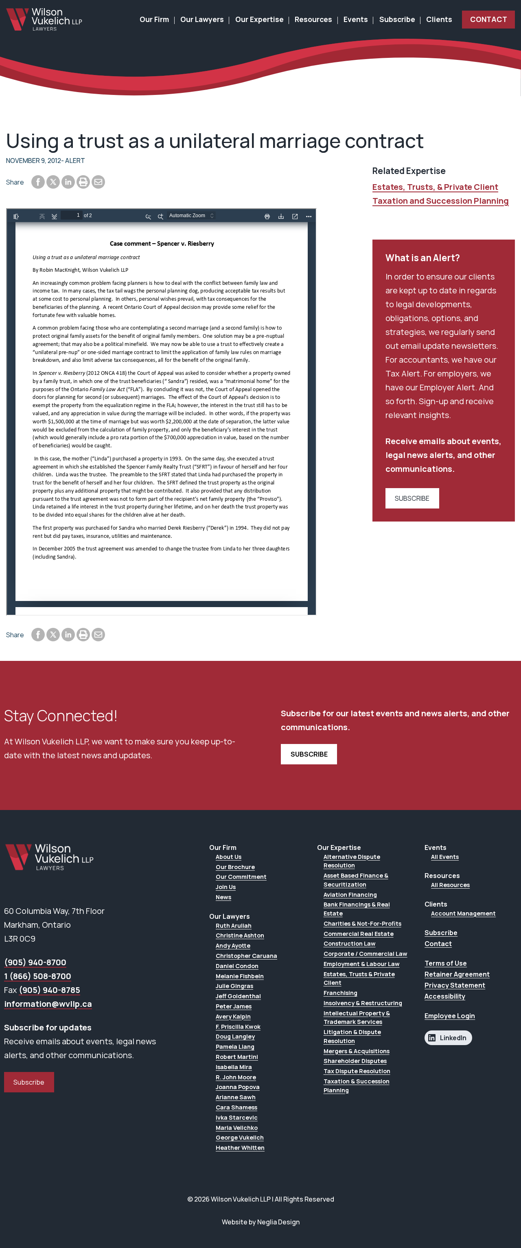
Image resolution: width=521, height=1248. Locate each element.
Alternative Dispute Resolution (352, 861)
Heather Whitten (240, 1147)
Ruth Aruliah (234, 925)
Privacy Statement (455, 985)
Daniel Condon (237, 966)
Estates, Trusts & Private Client (359, 978)
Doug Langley (235, 1036)
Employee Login (450, 1015)
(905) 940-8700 (35, 962)
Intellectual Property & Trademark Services (357, 1017)
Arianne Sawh (236, 1097)
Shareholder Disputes (355, 1061)
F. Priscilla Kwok (238, 1026)
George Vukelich (240, 1137)
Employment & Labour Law (362, 964)
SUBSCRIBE (412, 498)
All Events (445, 857)
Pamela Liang (235, 1046)
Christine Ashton (240, 935)
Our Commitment (241, 876)
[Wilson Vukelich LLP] (44, 19)
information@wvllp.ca (48, 1003)
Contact (488, 19)
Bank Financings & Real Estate (357, 908)
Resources (313, 19)
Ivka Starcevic (237, 1117)
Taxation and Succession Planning (440, 200)
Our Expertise (259, 19)
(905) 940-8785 (49, 989)
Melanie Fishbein (240, 976)
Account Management (463, 913)
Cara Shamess (236, 1107)
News (223, 897)
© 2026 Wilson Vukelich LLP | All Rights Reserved (260, 1199)
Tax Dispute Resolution (357, 1071)
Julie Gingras (234, 986)
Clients (439, 19)
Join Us (226, 887)
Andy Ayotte (233, 945)
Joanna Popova (238, 1087)
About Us (228, 857)
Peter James (234, 1006)
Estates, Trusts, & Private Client (435, 186)
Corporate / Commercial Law (365, 953)
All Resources (450, 885)
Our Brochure (235, 867)
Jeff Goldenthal (238, 996)
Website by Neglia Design (261, 1221)
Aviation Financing (350, 894)
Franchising (340, 993)
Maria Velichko (237, 1127)
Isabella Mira (234, 1067)
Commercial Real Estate (359, 934)
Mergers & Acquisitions (357, 1051)
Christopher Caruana (246, 956)
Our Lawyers (202, 19)
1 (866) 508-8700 (37, 976)
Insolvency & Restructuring (363, 1003)
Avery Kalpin (233, 1016)
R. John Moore (236, 1077)
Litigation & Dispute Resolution (352, 1036)
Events (356, 19)
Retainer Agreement (457, 974)
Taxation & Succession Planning (357, 1085)
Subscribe (397, 19)
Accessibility (445, 996)
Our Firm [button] (154, 19)
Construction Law (350, 943)
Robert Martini (237, 1057)
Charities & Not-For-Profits (362, 923)
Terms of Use (446, 963)
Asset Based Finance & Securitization (356, 880)
